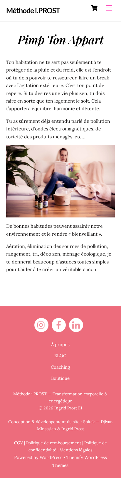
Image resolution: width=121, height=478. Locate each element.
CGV (18, 442)
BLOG (60, 355)
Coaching (60, 367)
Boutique (60, 378)
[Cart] (94, 8)
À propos (60, 344)
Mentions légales (76, 450)
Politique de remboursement (53, 442)
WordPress (51, 457)
